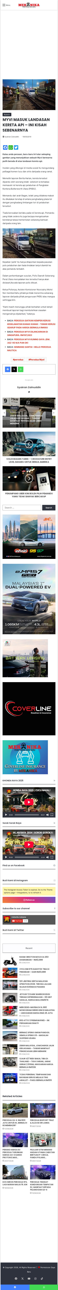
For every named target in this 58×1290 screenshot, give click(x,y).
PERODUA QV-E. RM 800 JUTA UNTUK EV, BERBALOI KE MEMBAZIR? (15, 1123)
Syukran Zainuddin (12, 137)
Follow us (30, 900)
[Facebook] (7, 369)
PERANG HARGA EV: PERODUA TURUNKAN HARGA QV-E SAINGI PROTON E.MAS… (13, 1153)
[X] (14, 369)
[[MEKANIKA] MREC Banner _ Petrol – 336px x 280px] (29, 558)
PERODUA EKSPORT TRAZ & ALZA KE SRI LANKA (42, 1121)
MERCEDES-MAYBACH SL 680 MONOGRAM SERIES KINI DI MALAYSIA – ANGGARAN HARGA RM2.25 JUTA (37, 1010)
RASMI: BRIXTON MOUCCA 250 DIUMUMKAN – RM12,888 (34, 958)
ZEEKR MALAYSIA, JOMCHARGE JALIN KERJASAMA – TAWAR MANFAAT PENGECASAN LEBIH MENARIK (36, 1048)
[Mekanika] (29, 5)
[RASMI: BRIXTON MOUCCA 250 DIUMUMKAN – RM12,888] (10, 961)
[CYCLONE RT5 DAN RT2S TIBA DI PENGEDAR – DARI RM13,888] (10, 973)
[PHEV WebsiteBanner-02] (29, 633)
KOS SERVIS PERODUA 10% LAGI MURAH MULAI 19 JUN (15, 1183)
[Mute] (47, 814)
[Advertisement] (29, 47)
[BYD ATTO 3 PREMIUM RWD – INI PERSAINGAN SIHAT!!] (10, 1024)
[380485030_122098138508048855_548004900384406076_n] (29, 735)
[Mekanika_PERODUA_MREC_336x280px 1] (25, 676)
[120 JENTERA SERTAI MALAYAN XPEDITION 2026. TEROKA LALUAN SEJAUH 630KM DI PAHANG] (10, 985)
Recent (29, 948)
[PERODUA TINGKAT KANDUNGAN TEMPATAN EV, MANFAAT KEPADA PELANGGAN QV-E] (42, 1172)
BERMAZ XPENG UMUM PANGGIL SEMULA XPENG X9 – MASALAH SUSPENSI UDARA (34, 1035)
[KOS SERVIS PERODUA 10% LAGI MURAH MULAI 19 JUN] (15, 1172)
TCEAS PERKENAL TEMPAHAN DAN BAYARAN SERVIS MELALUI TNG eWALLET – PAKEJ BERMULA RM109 (35, 1077)
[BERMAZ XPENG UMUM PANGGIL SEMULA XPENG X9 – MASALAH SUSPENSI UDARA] (10, 1036)
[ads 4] (25, 773)
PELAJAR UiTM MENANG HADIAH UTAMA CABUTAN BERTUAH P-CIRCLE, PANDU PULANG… (42, 1153)
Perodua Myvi (37, 359)
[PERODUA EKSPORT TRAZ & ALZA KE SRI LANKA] (42, 1110)
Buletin (7, 114)
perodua (18, 359)
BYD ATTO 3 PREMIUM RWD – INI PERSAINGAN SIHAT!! (34, 1022)
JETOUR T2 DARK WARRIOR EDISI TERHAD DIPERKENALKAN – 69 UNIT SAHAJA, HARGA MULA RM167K (35, 997)
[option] (29, 413)
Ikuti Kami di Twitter (13, 930)
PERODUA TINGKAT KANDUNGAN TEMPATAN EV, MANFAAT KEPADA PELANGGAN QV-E (41, 1186)
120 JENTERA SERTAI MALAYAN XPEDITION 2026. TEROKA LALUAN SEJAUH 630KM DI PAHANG (35, 984)
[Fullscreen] (52, 814)
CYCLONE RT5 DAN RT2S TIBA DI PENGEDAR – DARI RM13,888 (34, 970)
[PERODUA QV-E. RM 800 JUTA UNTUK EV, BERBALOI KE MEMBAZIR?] (15, 1110)
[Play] (6, 814)
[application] (29, 802)
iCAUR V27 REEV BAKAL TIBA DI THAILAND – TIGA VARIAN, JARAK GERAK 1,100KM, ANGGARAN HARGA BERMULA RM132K (29, 419)
